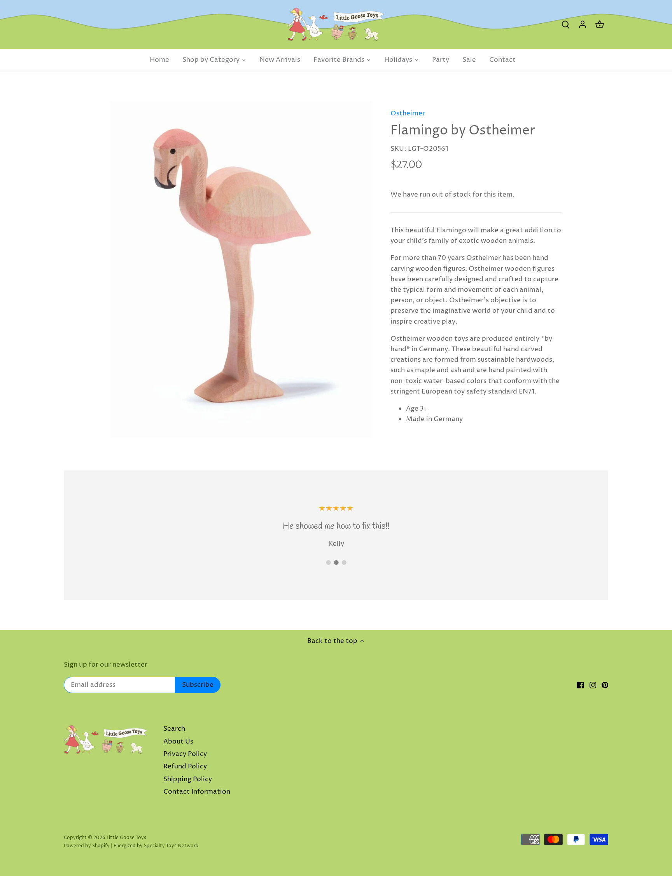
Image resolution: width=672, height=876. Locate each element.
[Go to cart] (599, 24)
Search (174, 728)
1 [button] (328, 562)
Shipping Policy (187, 779)
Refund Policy (185, 766)
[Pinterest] (605, 685)
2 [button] (336, 562)
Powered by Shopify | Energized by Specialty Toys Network (131, 846)
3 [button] (344, 562)
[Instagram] (593, 685)
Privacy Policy (185, 754)
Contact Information (196, 791)
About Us (178, 741)
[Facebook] (580, 685)
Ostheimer (407, 113)
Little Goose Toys (126, 837)
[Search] (565, 24)
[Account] (582, 24)
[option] (241, 269)
